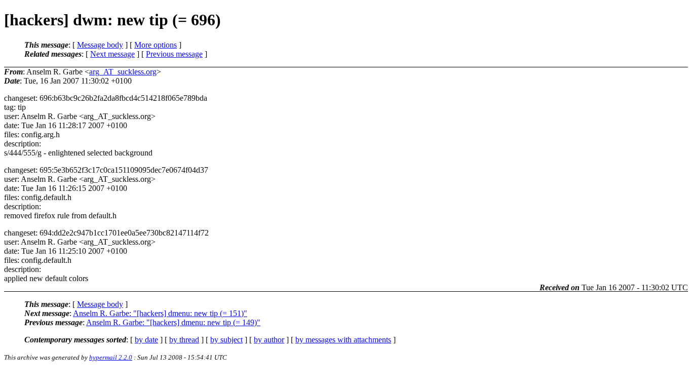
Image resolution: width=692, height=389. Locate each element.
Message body (100, 45)
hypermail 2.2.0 (110, 357)
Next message (112, 54)
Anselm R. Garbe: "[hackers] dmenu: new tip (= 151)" (160, 313)
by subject (226, 339)
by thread (184, 339)
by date (146, 339)
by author (269, 339)
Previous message (174, 54)
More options (155, 45)
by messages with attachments (343, 339)
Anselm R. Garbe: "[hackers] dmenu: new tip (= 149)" (173, 322)
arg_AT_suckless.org (123, 71)
